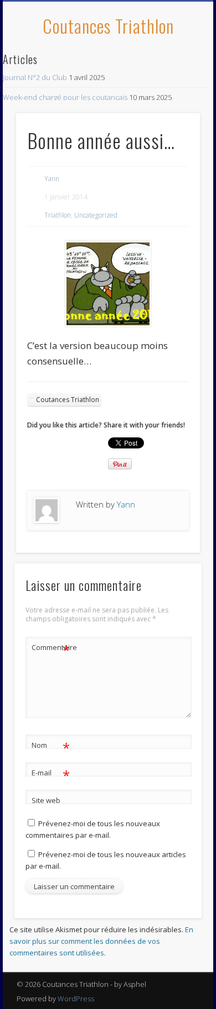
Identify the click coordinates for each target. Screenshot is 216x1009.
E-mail (51, 774)
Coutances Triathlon (108, 26)
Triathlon (57, 215)
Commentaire (51, 649)
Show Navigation (173, 99)
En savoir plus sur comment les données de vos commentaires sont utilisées (101, 941)
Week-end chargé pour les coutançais (65, 97)
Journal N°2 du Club (35, 77)
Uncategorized (95, 215)
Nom (51, 746)
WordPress (76, 998)
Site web (46, 800)
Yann (51, 178)
